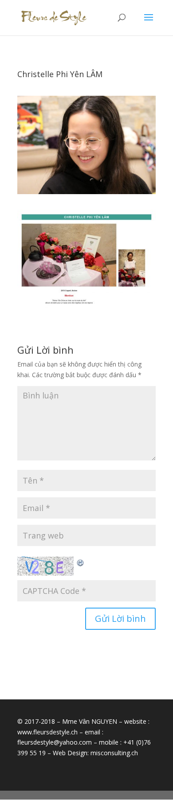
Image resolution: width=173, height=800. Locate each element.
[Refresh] (81, 562)
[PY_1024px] (86, 194)
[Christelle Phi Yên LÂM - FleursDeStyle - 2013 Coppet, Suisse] (86, 308)
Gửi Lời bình (120, 618)
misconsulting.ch (114, 753)
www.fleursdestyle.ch (47, 732)
